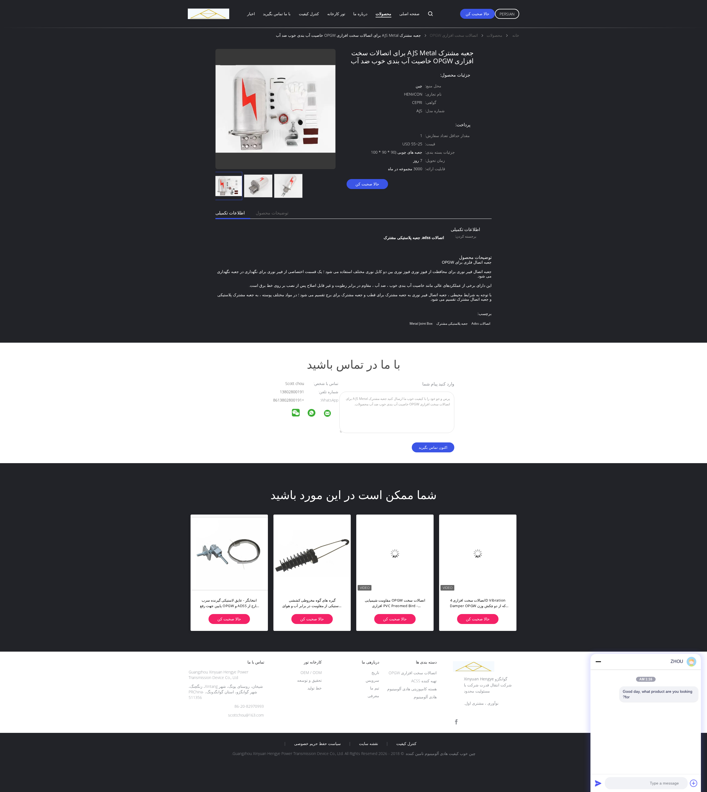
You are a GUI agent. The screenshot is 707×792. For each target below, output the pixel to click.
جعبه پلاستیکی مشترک (452, 323)
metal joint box (421, 323)
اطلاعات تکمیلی (230, 213)
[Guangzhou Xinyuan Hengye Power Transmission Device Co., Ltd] (330, 414)
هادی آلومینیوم (425, 696)
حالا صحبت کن (477, 13)
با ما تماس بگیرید (277, 13)
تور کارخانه (336, 13)
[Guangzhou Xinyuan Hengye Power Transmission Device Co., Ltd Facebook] (456, 722)
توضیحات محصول (272, 213)
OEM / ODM (311, 672)
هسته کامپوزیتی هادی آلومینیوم (412, 688)
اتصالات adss (480, 323)
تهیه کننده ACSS (424, 680)
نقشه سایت (368, 744)
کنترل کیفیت (309, 13)
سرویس (372, 680)
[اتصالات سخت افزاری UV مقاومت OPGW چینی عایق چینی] (312, 553)
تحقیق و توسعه (309, 680)
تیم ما (374, 688)
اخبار (251, 13)
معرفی (373, 695)
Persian (507, 14)
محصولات (383, 13)
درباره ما (360, 13)
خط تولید (314, 688)
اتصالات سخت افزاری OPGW (413, 672)
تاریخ (375, 672)
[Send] (598, 783)
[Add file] (694, 783)
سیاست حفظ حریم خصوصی (317, 744)
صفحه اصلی (409, 13)
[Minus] (598, 661)
